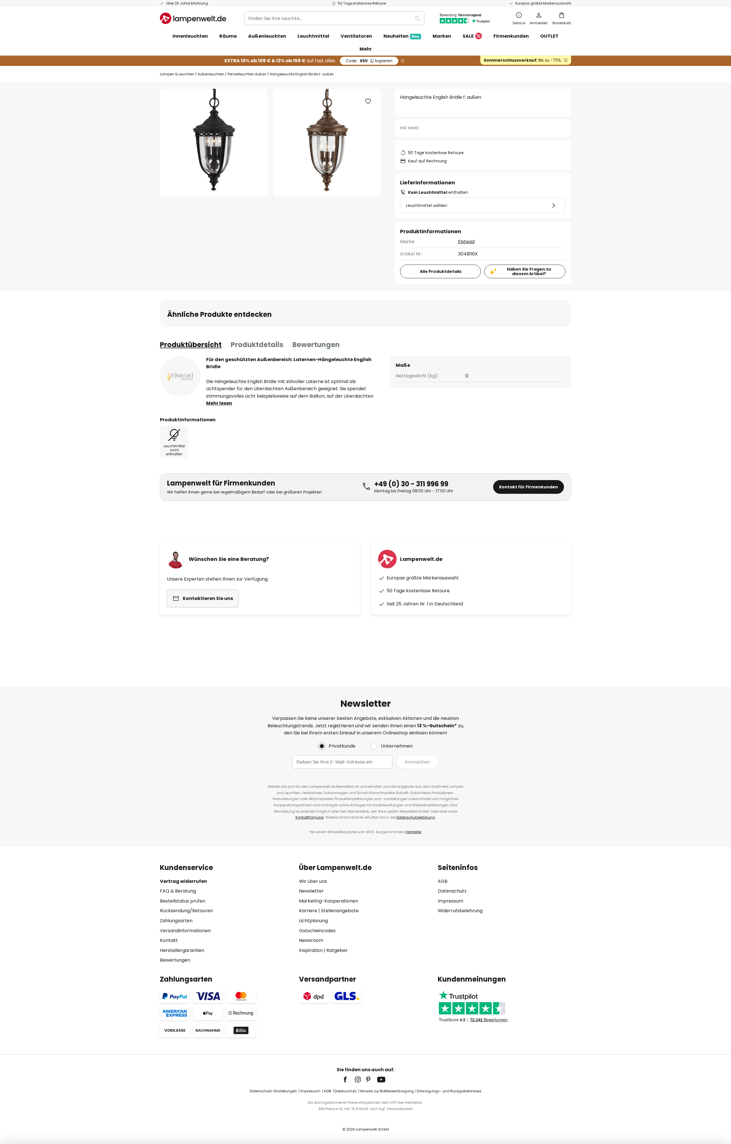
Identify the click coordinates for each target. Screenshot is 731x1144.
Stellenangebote (340, 910)
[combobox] (334, 18)
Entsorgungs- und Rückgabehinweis (449, 1091)
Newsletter (311, 891)
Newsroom (311, 940)
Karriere (308, 910)
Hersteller (413, 831)
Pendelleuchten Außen (247, 74)
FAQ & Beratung (178, 891)
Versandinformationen (185, 930)
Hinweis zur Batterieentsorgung (387, 1091)
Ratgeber (337, 950)
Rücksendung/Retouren (186, 910)
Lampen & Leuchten (177, 74)
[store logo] (193, 18)
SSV (369, 61)
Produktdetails (257, 344)
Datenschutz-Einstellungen (273, 1091)
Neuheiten (401, 36)
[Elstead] (180, 376)
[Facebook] (349, 1079)
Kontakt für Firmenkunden (528, 487)
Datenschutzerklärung (415, 817)
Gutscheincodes (317, 930)
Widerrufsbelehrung (460, 910)
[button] (368, 101)
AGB (442, 881)
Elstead (466, 241)
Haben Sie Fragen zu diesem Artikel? (529, 271)
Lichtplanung (313, 920)
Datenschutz (452, 891)
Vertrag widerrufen (183, 881)
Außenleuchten (211, 74)
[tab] (191, 344)
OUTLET (549, 36)
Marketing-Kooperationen (328, 901)
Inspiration (311, 950)
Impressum (450, 901)
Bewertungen (316, 344)
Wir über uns (313, 881)
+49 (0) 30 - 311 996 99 (411, 484)
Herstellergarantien (182, 950)
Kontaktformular (310, 817)
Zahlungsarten (176, 920)
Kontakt (169, 940)
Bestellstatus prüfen (182, 901)
